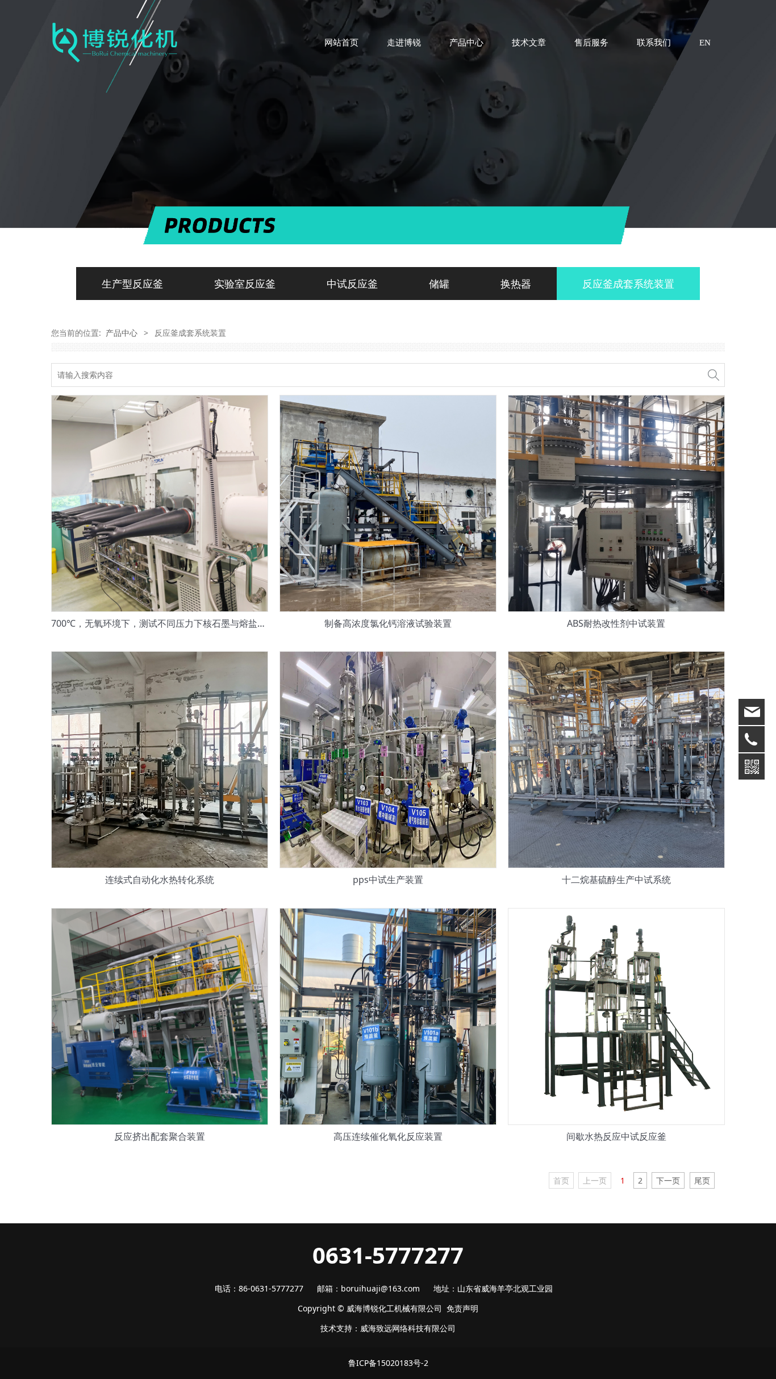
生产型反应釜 (132, 283)
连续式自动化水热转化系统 (159, 879)
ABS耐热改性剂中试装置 (616, 623)
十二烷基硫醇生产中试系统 (616, 879)
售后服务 (591, 42)
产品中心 (466, 42)
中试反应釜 (352, 283)
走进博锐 (404, 42)
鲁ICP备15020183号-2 (388, 1362)
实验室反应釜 (245, 283)
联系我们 (654, 42)
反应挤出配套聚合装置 (159, 1136)
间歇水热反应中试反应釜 (616, 1136)
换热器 (515, 283)
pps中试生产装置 (388, 879)
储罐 (439, 283)
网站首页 (341, 42)
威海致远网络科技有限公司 (408, 1328)
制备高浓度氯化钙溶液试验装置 (388, 623)
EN (705, 42)
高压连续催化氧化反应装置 (388, 1136)
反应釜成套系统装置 (628, 283)
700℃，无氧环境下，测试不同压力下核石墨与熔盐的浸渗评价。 (181, 623)
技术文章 (529, 42)
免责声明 (462, 1308)
